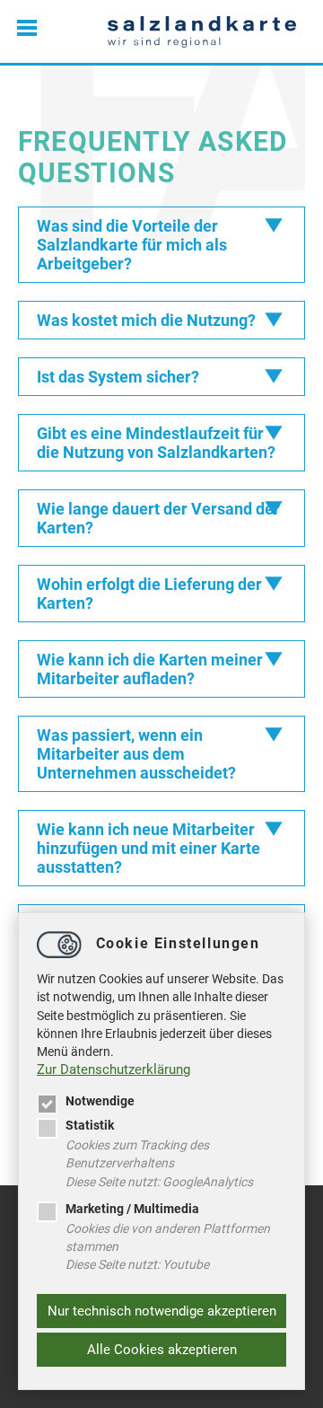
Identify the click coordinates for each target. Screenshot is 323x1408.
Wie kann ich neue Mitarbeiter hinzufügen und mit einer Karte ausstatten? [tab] (148, 848)
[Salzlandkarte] (202, 31)
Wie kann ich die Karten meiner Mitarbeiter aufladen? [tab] (150, 669)
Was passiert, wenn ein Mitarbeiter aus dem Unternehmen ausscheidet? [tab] (136, 754)
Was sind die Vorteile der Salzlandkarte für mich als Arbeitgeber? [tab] (132, 244)
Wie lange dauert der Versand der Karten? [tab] (158, 518)
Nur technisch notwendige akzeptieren (162, 1311)
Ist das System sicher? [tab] (118, 376)
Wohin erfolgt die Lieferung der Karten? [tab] (149, 593)
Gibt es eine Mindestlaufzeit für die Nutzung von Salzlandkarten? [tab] (156, 443)
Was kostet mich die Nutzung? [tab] (146, 320)
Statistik (89, 1125)
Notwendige (100, 1101)
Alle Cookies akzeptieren (162, 1350)
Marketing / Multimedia (132, 1208)
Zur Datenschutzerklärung (113, 1069)
